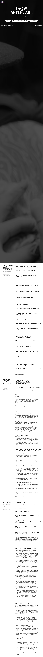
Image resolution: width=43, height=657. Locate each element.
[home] (2, 2)
